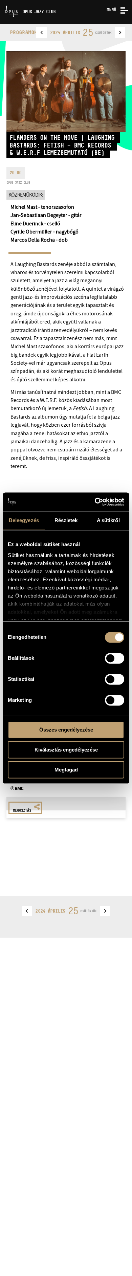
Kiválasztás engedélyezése (66, 750)
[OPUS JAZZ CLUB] (2, 2)
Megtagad (66, 770)
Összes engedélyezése (66, 730)
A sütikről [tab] (108, 520)
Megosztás (22, 810)
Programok (23, 32)
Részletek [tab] (66, 520)
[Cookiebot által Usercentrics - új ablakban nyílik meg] (95, 501)
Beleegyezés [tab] (24, 520)
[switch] (114, 658)
